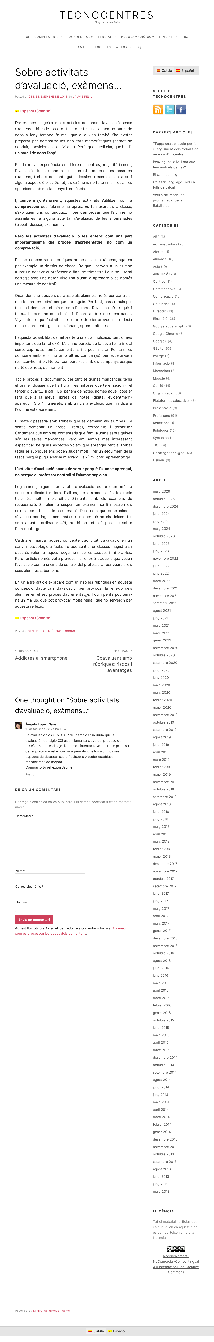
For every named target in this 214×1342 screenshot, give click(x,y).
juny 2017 (160, 901)
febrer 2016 (162, 1005)
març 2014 (161, 1117)
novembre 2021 (165, 596)
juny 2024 (161, 521)
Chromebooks (164, 289)
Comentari (24, 816)
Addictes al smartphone (41, 655)
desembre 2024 (165, 506)
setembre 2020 (165, 663)
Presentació (162, 408)
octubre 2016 (163, 953)
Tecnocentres (107, 15)
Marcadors (161, 371)
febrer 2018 (162, 849)
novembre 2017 (165, 871)
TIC (155, 445)
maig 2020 (161, 685)
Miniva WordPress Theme (51, 1310)
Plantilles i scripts (92, 47)
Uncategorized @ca (168, 453)
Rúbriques (161, 430)
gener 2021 (162, 640)
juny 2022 (161, 573)
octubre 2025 (164, 499)
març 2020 (161, 692)
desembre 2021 (165, 588)
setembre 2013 (165, 1162)
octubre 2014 (163, 1065)
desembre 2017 (165, 864)
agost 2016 (162, 960)
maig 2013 (161, 1191)
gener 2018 (162, 856)
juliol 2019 (161, 745)
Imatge (158, 356)
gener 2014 (162, 1132)
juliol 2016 (161, 968)
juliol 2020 (161, 670)
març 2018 (161, 841)
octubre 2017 (163, 878)
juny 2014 (160, 1095)
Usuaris (159, 460)
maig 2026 (161, 491)
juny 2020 (161, 677)
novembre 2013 (165, 1147)
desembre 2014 (165, 1057)
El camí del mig (165, 174)
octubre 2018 (163, 789)
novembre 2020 (165, 648)
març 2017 (161, 923)
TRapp (187, 36)
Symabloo (161, 438)
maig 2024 (161, 528)
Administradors (165, 244)
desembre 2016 (165, 938)
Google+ (160, 341)
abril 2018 (161, 834)
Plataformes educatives (171, 400)
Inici (25, 36)
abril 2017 (160, 916)
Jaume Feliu (83, 96)
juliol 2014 (161, 1087)
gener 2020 (162, 707)
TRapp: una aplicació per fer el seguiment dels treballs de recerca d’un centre (175, 148)
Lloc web (21, 902)
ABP (156, 237)
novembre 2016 (165, 946)
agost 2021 (162, 610)
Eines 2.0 (160, 319)
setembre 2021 (165, 603)
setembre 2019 (165, 729)
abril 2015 (161, 1042)
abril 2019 (161, 752)
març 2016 (161, 998)
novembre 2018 (165, 782)
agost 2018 (162, 804)
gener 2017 (162, 931)
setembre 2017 (164, 886)
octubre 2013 (163, 1154)
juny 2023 (161, 551)
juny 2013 (160, 1184)
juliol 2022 (161, 566)
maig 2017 (161, 908)
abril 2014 (161, 1109)
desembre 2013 (165, 1139)
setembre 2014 (165, 1072)
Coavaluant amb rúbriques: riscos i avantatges (112, 661)
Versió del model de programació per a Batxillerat (169, 200)
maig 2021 (161, 625)
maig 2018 (161, 826)
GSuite (158, 348)
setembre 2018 (165, 797)
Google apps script (168, 326)
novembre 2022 (165, 558)
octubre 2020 (164, 655)
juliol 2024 (161, 514)
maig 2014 (161, 1102)
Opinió (48, 631)
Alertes (158, 252)
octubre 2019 (163, 722)
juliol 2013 (161, 1176)
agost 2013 (162, 1169)
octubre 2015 (163, 1020)
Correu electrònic (29, 886)
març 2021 (161, 633)
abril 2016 (161, 990)
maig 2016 (161, 983)
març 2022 (161, 581)
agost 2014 (162, 1080)
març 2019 (161, 759)
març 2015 (161, 1050)
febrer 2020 (162, 700)
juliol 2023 (161, 543)
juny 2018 (160, 819)
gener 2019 (162, 774)
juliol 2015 (161, 1027)
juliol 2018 (161, 812)
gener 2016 (162, 1013)
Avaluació (160, 274)
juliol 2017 (161, 893)
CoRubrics (161, 304)
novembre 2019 (165, 715)
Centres (35, 631)
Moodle (159, 378)
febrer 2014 (162, 1124)
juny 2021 (160, 618)
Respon (30, 774)
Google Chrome (165, 333)
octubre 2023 (164, 536)
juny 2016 (160, 975)
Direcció (159, 311)
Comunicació (163, 296)
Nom (20, 870)
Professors (65, 631)
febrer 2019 (162, 767)
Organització (163, 393)
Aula (156, 266)
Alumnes (159, 259)
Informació (161, 363)
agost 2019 (162, 737)
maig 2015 (161, 1035)
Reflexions (161, 423)
